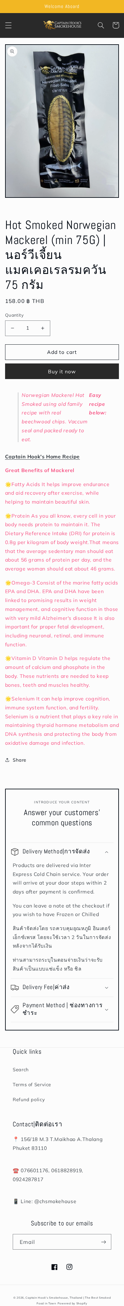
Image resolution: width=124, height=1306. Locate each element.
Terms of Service (32, 1084)
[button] (8, 25)
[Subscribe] (103, 1242)
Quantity (14, 315)
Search (21, 1069)
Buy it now (62, 371)
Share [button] (19, 760)
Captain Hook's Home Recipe (42, 456)
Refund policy (29, 1099)
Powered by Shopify (72, 1303)
